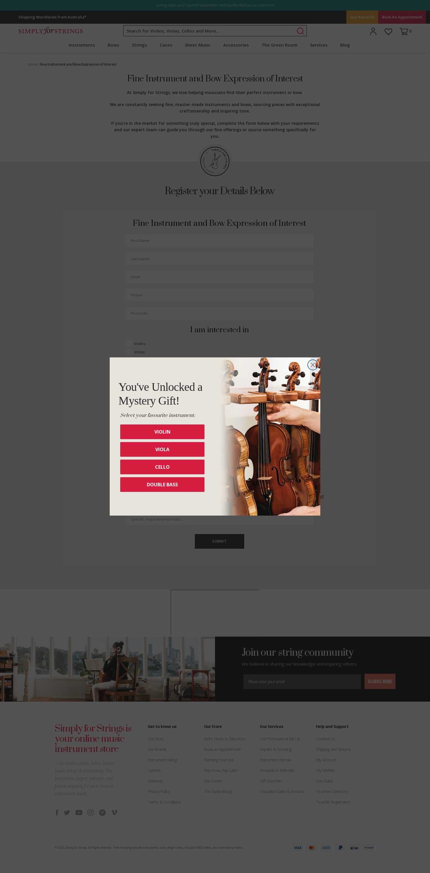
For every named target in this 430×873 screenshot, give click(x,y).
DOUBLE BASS (162, 484)
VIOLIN (162, 432)
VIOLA (162, 449)
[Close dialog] (313, 365)
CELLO (162, 467)
